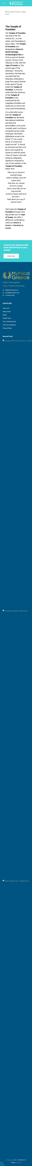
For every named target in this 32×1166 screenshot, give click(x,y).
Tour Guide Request (9, 321)
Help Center (7, 311)
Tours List (6, 308)
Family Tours (7, 318)
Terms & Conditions (9, 325)
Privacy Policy (7, 328)
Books (5, 315)
